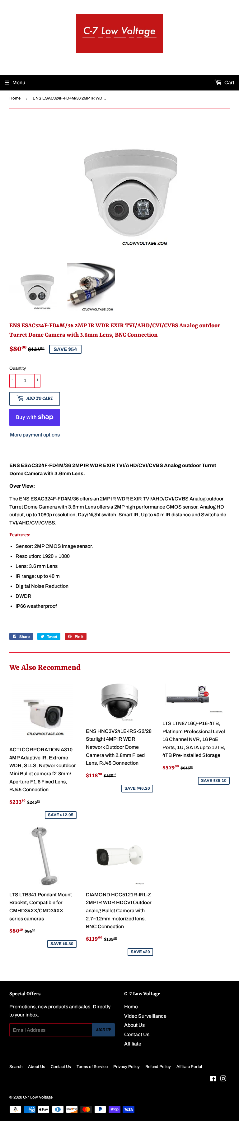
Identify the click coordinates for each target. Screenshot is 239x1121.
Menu (18, 82)
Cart (228, 82)
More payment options (35, 434)
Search (15, 1067)
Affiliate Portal (189, 1067)
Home (15, 98)
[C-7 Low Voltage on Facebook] (213, 1079)
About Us (134, 1025)
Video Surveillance (145, 1016)
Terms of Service (92, 1067)
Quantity (17, 368)
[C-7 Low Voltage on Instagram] (223, 1079)
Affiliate (132, 1043)
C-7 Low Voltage (38, 1097)
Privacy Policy (126, 1067)
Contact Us (136, 1034)
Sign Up (103, 1030)
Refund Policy (158, 1067)
